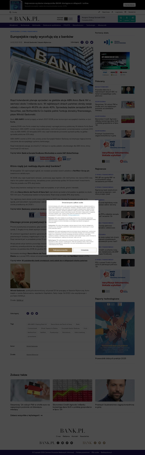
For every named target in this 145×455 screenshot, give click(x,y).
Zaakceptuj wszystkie (60, 250)
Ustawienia (84, 250)
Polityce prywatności (74, 215)
